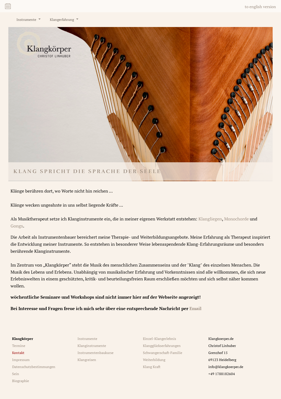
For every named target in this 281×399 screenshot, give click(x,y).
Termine (18, 345)
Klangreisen (86, 359)
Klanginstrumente (91, 345)
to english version (260, 6)
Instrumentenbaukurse (95, 352)
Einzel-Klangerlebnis (159, 338)
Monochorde (236, 219)
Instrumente (26, 19)
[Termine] (8, 6)
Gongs (17, 226)
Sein (15, 373)
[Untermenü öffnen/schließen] (39, 19)
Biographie (20, 380)
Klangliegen (210, 219)
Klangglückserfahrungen (162, 345)
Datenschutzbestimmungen (33, 366)
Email (195, 308)
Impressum (21, 359)
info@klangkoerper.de (225, 366)
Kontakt (18, 352)
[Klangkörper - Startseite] (43, 56)
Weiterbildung (154, 359)
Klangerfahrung (62, 19)
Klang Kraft (151, 366)
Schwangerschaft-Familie (162, 352)
